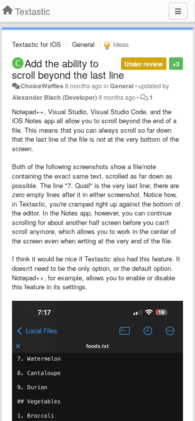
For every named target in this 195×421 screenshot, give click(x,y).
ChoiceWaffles (42, 85)
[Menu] (178, 10)
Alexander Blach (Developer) (54, 97)
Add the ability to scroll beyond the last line (68, 69)
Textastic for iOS (36, 44)
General (83, 44)
